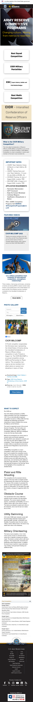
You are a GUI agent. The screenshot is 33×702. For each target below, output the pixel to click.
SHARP (16, 669)
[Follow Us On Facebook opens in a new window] (5, 683)
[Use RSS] (26, 683)
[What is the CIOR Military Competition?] (16, 130)
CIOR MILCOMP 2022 (14, 233)
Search (23, 309)
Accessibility (11, 655)
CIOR (12, 379)
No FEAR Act (21, 655)
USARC (8, 272)
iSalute (21, 653)
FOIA (22, 651)
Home (11, 651)
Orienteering (10, 381)
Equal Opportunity (16, 663)
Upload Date (19, 315)
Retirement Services (16, 667)
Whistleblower (22, 657)
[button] (8, 3)
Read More (16, 298)
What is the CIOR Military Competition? (13, 143)
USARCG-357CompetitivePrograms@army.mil (16, 206)
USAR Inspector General (16, 672)
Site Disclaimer (12, 661)
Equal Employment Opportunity (16, 665)
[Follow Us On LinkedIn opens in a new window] (22, 683)
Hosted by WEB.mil (16, 693)
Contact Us (11, 657)
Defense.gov (21, 661)
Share (8, 336)
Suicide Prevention (16, 670)
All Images (9, 315)
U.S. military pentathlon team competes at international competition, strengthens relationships (16, 278)
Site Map (12, 653)
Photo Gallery (16, 392)
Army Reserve (18, 379)
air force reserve (18, 381)
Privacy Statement (11, 659)
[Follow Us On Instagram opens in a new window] (13, 683)
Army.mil (21, 659)
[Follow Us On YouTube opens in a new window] (17, 683)
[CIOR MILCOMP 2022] (16, 224)
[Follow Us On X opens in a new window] (9, 683)
